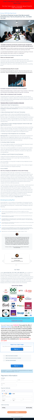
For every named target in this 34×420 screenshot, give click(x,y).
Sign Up (17, 412)
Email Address (3, 383)
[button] (3, 260)
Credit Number (4, 395)
